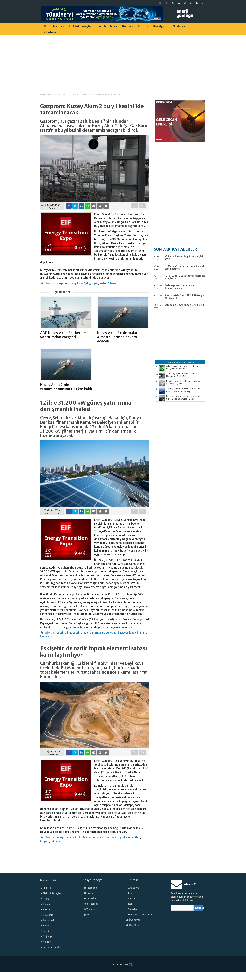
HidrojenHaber (173, 362)
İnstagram (92, 903)
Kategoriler (49, 880)
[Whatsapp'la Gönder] (87, 206)
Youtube (90, 909)
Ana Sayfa (133, 887)
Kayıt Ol (199, 907)
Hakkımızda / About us (140, 914)
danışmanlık (97, 632)
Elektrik (56, 26)
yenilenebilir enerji (135, 632)
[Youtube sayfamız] (191, 3)
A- (142, 206)
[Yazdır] (100, 206)
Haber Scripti (120, 964)
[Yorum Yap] (106, 206)
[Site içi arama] (161, 3)
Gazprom (62, 283)
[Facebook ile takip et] (167, 3)
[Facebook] (69, 206)
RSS (88, 914)
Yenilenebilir (107, 26)
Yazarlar (132, 909)
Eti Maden (85, 837)
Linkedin (91, 898)
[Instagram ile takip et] (185, 3)
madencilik (71, 837)
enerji (60, 632)
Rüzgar (47, 909)
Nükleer (178, 26)
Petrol (142, 26)
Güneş (46, 904)
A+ (135, 206)
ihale (86, 632)
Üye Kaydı (134, 920)
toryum (44, 841)
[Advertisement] (123, 61)
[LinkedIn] (81, 206)
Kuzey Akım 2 (77, 283)
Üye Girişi (134, 925)
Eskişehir (55, 841)
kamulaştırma (101, 837)
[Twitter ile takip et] (173, 3)
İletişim (132, 898)
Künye (131, 893)
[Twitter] (75, 206)
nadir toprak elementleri (125, 837)
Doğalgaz (159, 26)
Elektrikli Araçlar (80, 26)
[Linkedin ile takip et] (179, 3)
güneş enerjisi (73, 632)
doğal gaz (92, 283)
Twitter (90, 893)
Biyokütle (48, 915)
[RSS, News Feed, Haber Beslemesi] (197, 3)
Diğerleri (49, 32)
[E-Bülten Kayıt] (203, 3)
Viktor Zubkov (107, 283)
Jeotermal (48, 920)
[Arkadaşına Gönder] (93, 206)
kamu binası (47, 636)
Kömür (126, 26)
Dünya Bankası (114, 632)
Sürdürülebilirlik (52, 947)
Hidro (46, 898)
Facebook (91, 887)
